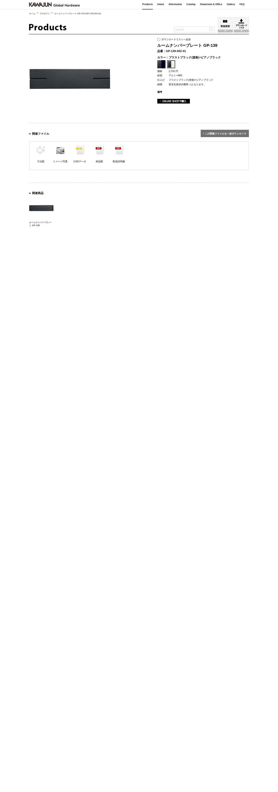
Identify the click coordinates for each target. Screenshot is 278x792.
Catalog (190, 4)
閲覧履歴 (225, 23)
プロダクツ (45, 13)
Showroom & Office (211, 4)
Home (160, 4)
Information (175, 4)
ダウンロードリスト (241, 23)
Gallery (231, 4)
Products (147, 4)
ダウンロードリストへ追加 (175, 39)
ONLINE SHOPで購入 (173, 101)
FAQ (242, 4)
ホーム (32, 13)
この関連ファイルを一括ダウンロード (225, 133)
